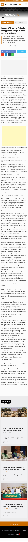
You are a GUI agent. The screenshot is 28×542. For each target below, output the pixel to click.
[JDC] (11, 4)
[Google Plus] (2, 54)
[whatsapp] (12, 54)
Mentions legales (14, 524)
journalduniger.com (17, 530)
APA (17, 15)
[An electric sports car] (14, 415)
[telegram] (9, 54)
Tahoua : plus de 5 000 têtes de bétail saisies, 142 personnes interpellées (13, 430)
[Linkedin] (6, 54)
